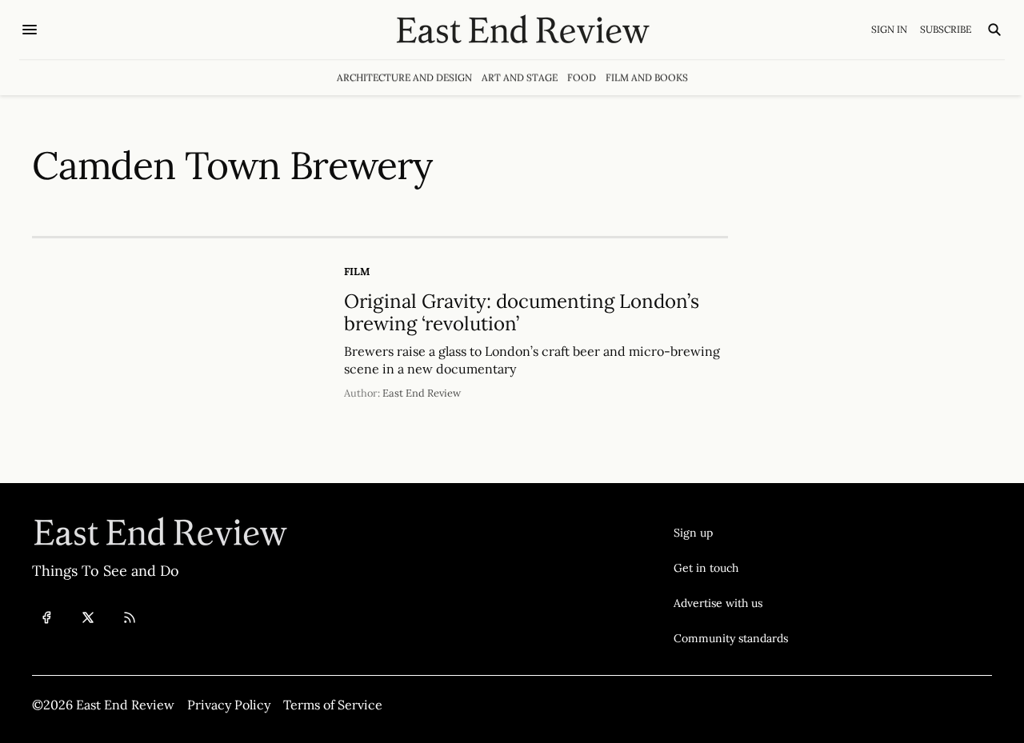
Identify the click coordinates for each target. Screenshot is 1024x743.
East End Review (421, 393)
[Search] (994, 29)
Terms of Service (332, 705)
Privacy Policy (228, 705)
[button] (731, 532)
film (357, 271)
